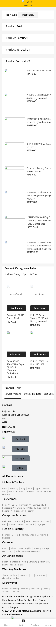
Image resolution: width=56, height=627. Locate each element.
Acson (42, 561)
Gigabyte (41, 524)
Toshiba (13, 575)
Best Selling (49, 393)
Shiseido (6, 537)
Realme (47, 491)
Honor (22, 491)
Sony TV (6, 504)
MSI (47, 521)
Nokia (4, 488)
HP (42, 521)
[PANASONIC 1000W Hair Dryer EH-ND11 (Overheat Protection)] (16, 340)
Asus (30, 488)
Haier (20, 564)
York (24, 561)
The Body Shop (27, 534)
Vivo (4, 491)
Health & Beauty (12, 274)
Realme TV (7, 510)
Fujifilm (28, 548)
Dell (4, 521)
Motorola (13, 491)
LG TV (14, 504)
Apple (39, 491)
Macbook (19, 521)
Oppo (37, 488)
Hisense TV (19, 510)
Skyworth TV (25, 504)
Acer (4, 524)
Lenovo (45, 488)
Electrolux (6, 578)
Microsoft (30, 524)
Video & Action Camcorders (28, 551)
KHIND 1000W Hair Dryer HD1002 (39, 363)
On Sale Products (32, 393)
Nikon (13, 548)
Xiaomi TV (43, 507)
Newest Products (12, 393)
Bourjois (6, 534)
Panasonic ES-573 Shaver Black (15, 316)
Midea (13, 564)
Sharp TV (21, 507)
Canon (5, 548)
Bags (11, 551)
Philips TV (31, 507)
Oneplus (6, 494)
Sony (23, 488)
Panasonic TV (8, 507)
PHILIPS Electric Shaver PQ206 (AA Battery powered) (39, 318)
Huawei (30, 491)
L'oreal (15, 534)
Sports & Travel (30, 274)
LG (48, 561)
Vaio (28, 521)
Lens (4, 551)
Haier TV (30, 510)
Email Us (6, 418)
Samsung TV (38, 504)
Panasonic (15, 561)
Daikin (5, 561)
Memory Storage (41, 548)
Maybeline (41, 534)
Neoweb (18, 614)
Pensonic (16, 591)
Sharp (5, 564)
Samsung (14, 488)
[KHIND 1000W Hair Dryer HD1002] (39, 340)
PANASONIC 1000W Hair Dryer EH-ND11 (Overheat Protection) (15, 367)
